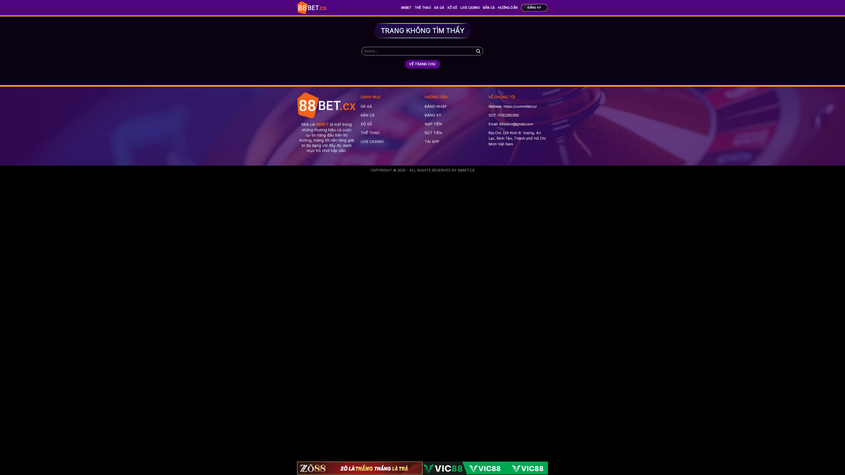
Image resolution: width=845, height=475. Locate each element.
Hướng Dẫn (508, 7)
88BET (406, 7)
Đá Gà (439, 7)
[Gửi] (478, 51)
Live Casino (470, 7)
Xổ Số (452, 7)
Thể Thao (423, 7)
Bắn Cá (489, 7)
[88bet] (312, 8)
